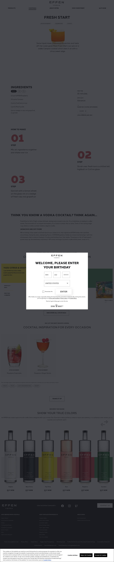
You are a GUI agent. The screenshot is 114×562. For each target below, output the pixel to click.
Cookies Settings (73, 555)
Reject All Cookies (86, 555)
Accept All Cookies (100, 555)
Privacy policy (63, 298)
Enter (63, 291)
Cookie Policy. (73, 298)
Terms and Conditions (54, 298)
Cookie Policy (47, 560)
